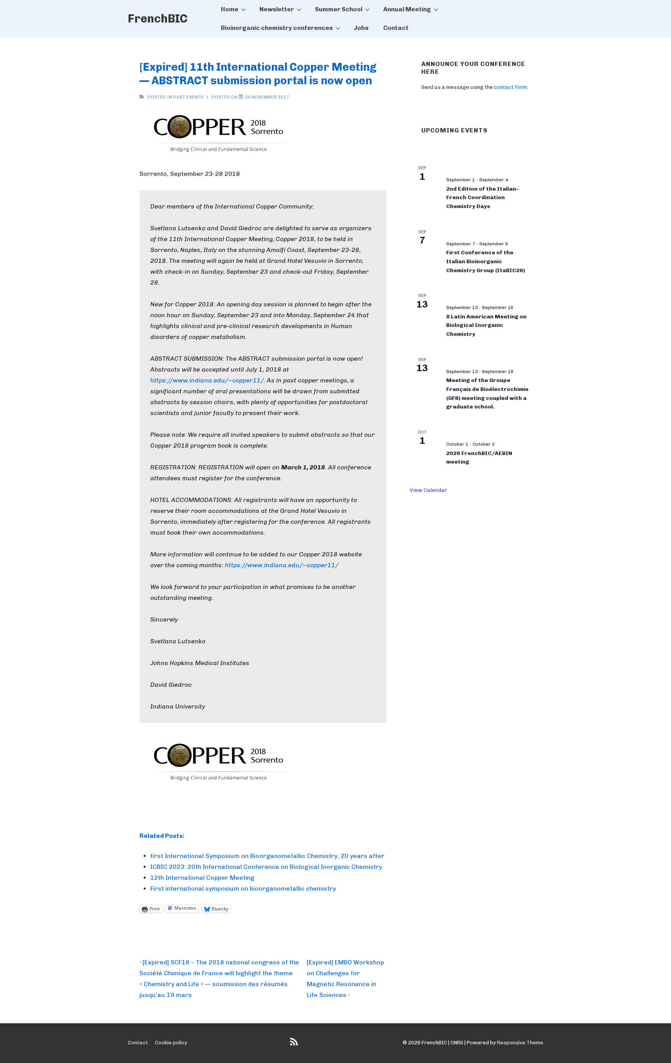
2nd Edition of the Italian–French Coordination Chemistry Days (482, 198)
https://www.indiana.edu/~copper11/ (207, 380)
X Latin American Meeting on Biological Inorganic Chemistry (486, 325)
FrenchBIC (158, 19)
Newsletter (276, 9)
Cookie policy (171, 1043)
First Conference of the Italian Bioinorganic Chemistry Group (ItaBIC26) (485, 261)
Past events (188, 97)
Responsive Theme (520, 1043)
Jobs (361, 27)
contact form (510, 87)
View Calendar (428, 490)
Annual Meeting (407, 9)
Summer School (338, 9)
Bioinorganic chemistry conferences (277, 27)
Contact (396, 27)
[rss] (295, 1044)
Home (229, 9)
